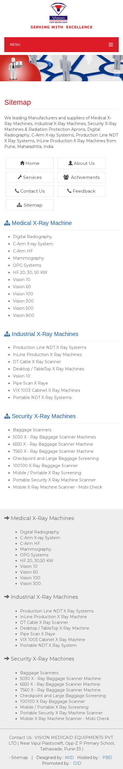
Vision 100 (23, 293)
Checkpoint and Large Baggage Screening (56, 458)
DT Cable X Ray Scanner (37, 361)
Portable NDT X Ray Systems (42, 397)
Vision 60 (22, 286)
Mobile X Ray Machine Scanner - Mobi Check (57, 487)
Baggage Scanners (32, 429)
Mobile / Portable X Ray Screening (47, 472)
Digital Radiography (32, 236)
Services (31, 177)
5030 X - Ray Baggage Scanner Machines (54, 437)
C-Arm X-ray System (33, 243)
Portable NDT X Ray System (48, 645)
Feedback (84, 191)
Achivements (85, 177)
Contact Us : (21, 737)
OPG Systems (27, 265)
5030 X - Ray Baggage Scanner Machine (60, 678)
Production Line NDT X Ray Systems (49, 347)
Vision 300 (23, 301)
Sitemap (32, 205)
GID (76, 763)
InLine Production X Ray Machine (53, 616)
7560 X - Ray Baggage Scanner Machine (53, 451)
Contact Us (32, 191)
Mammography (28, 258)
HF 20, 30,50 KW (36, 560)
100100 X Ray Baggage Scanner (45, 465)
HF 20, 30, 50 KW (30, 272)
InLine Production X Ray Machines (47, 354)
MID (69, 757)
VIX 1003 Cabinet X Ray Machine (52, 639)
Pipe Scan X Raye (30, 383)
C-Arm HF (23, 251)
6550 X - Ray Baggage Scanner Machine (53, 444)
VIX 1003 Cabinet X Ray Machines (46, 390)
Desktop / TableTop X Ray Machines (48, 368)
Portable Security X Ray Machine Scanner (54, 480)
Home (31, 163)
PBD (107, 757)
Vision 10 (21, 279)
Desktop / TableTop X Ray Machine (54, 628)
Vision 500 (23, 308)
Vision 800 (23, 315)
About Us (83, 163)
